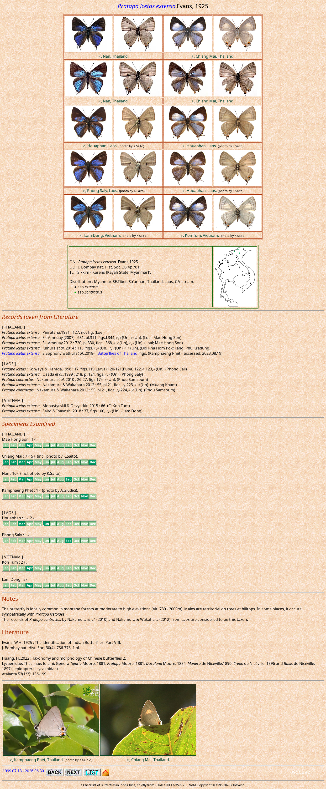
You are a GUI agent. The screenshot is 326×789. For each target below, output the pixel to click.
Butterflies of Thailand (117, 353)
